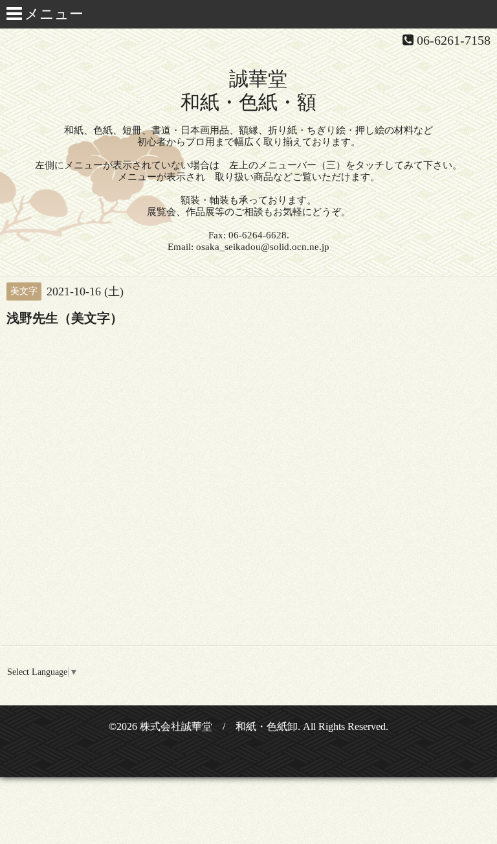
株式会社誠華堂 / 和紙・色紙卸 (219, 726)
